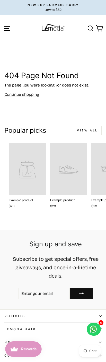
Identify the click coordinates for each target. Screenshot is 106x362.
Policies (14, 316)
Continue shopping (21, 94)
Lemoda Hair (20, 329)
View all (87, 130)
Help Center (19, 342)
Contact (14, 355)
